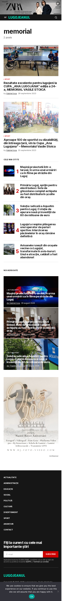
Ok (31, 596)
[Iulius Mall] (31, 7)
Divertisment (11, 512)
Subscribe (51, 554)
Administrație (11, 483)
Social (7, 495)
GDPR (28, 562)
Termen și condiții (41, 562)
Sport (7, 79)
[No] (58, 591)
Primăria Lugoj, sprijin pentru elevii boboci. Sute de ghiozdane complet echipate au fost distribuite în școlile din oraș (38, 191)
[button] (5, 17)
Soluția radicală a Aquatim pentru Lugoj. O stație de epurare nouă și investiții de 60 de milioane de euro (38, 211)
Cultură (8, 507)
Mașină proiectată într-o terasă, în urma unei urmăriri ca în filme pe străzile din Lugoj (38, 171)
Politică (8, 501)
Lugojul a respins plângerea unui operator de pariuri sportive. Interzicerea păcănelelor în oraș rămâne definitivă (38, 230)
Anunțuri (8, 524)
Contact (8, 530)
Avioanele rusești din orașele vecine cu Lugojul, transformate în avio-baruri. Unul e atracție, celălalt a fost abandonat (38, 251)
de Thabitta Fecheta (16, 366)
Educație (11, 318)
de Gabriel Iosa (13, 303)
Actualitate (13, 290)
